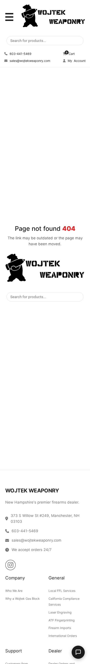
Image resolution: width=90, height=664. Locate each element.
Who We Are (13, 591)
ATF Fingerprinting (61, 620)
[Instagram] (10, 565)
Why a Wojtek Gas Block (22, 599)
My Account (76, 61)
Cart (70, 54)
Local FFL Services (61, 591)
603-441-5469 (20, 54)
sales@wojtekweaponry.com (29, 61)
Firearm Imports (59, 628)
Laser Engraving (60, 612)
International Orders (62, 636)
